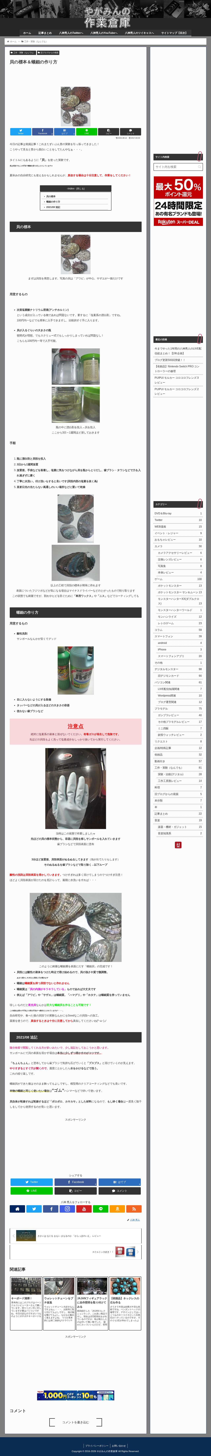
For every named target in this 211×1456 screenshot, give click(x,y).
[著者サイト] (17, 1209)
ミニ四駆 (180, 728)
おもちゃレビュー (178, 539)
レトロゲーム (180, 623)
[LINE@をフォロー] (100, 1209)
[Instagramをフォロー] (67, 1209)
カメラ (178, 546)
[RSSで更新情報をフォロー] (134, 1209)
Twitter (178, 520)
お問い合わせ (119, 1445)
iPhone (180, 649)
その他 (178, 662)
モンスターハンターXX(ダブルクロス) (180, 601)
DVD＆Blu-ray (178, 513)
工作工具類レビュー (180, 780)
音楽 (178, 820)
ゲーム (178, 579)
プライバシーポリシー (96, 1445)
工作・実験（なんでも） (24, 52)
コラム (178, 629)
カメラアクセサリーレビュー (180, 552)
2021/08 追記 (53, 207)
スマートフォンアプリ (180, 656)
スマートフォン (178, 636)
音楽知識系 (180, 833)
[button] (199, 167)
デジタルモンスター (178, 669)
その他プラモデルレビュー (180, 721)
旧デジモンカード (180, 675)
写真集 (180, 565)
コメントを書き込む (75, 1422)
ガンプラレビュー (180, 715)
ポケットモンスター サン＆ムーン (180, 592)
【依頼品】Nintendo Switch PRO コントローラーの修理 (177, 369)
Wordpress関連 (180, 695)
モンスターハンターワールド (180, 610)
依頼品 (178, 754)
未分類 (178, 800)
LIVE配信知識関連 (180, 688)
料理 (178, 787)
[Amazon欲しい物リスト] (117, 1209)
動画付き (178, 761)
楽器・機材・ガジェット (180, 826)
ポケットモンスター (180, 585)
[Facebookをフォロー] (50, 1209)
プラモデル (178, 708)
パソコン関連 (178, 682)
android (180, 643)
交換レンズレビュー (180, 559)
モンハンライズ (180, 616)
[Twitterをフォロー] (34, 1209)
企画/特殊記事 (178, 748)
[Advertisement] (76, 74)
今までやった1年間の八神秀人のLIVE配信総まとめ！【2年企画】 (178, 351)
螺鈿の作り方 (53, 201)
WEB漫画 (178, 526)
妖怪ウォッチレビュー (180, 734)
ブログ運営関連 (180, 702)
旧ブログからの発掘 (49, 52)
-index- (71, 188)
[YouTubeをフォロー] (84, 1209)
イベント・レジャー (178, 533)
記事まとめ (178, 813)
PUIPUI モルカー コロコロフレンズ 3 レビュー (177, 380)
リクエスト (178, 741)
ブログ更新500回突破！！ (170, 360)
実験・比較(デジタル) (180, 774)
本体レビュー (180, 572)
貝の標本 (51, 196)
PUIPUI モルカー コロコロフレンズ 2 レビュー (177, 391)
